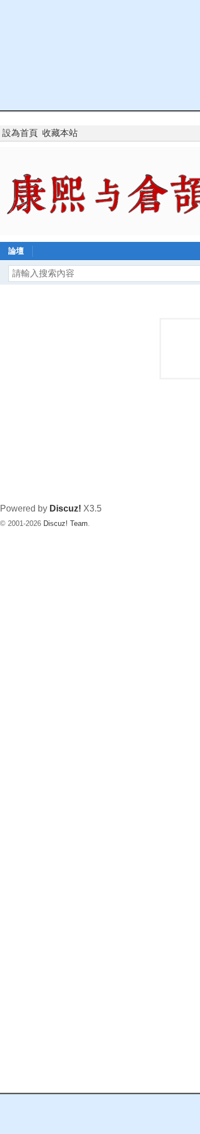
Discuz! (65, 508)
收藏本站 (60, 133)
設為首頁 (20, 133)
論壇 (16, 250)
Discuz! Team (65, 523)
